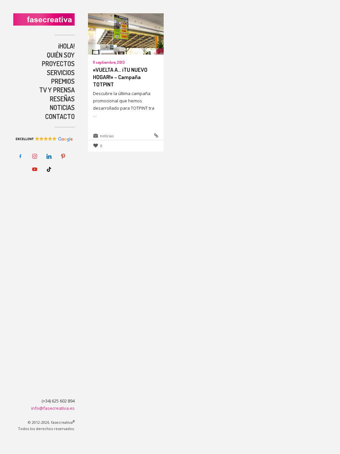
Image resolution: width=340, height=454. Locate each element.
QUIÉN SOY (61, 55)
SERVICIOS (61, 72)
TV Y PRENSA (57, 89)
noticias (107, 135)
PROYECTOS (58, 63)
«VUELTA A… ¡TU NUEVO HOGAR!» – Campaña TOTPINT (120, 77)
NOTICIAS (62, 107)
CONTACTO (60, 116)
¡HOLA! (66, 46)
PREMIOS (63, 81)
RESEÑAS (62, 98)
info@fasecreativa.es (53, 408)
